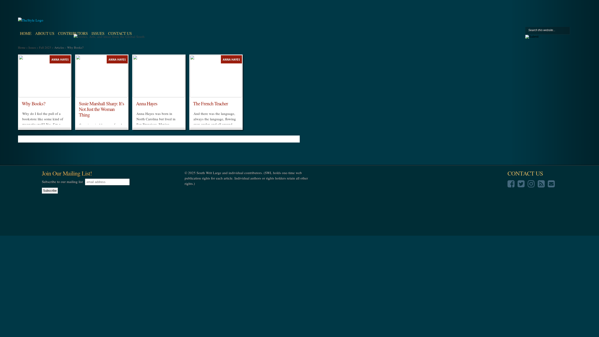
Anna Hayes (60, 59)
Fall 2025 (45, 47)
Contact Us (120, 33)
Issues (97, 33)
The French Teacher (210, 103)
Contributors (73, 33)
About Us (44, 33)
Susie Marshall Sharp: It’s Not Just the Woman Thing (101, 109)
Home (25, 33)
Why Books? (33, 103)
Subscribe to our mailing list (62, 181)
